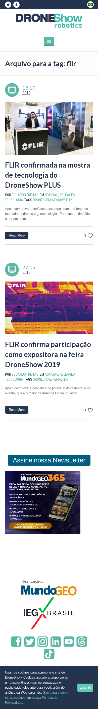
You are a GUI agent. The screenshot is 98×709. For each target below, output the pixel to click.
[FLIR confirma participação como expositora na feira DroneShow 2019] (49, 308)
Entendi (85, 687)
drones (39, 200)
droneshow (55, 200)
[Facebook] (16, 5)
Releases (67, 195)
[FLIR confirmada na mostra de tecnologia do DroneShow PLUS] (49, 128)
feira (57, 379)
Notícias (51, 195)
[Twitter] (8, 5)
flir (69, 200)
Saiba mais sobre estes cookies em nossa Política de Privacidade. (36, 697)
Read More (17, 235)
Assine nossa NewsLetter (49, 460)
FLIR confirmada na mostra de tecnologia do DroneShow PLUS (47, 175)
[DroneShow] (49, 20)
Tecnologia (14, 200)
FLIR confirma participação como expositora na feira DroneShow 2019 (48, 354)
